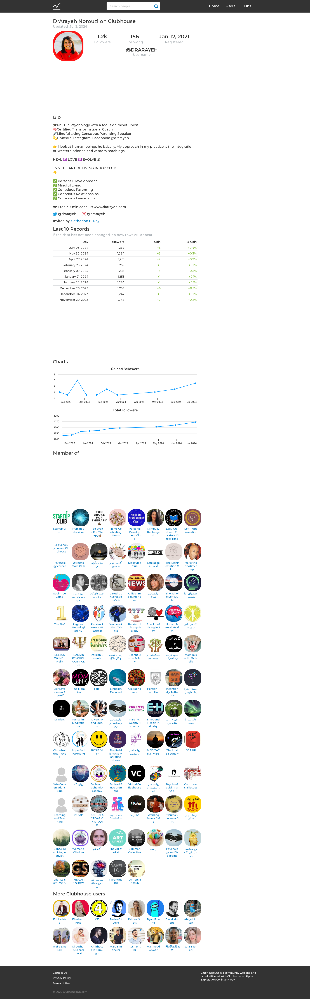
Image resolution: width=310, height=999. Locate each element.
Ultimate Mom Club (78, 564)
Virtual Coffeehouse (134, 786)
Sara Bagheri (190, 948)
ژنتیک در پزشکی (191, 816)
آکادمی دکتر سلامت (191, 626)
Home (214, 6)
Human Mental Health (172, 627)
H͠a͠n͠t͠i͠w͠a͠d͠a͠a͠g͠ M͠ (172, 948)
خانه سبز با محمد (191, 721)
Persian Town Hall (153, 690)
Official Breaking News (134, 597)
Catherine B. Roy (85, 221)
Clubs (246, 6)
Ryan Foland (153, 921)
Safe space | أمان (153, 564)
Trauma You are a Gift (172, 818)
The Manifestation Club (172, 566)
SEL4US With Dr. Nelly (59, 658)
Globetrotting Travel (59, 753)
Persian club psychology (134, 627)
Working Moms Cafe (153, 818)
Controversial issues (191, 786)
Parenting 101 (115, 881)
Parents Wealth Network (134, 723)
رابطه (153, 849)
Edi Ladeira (59, 921)
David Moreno (172, 921)
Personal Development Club (134, 533)
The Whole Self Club (172, 597)
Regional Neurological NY (78, 627)
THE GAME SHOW (78, 881)
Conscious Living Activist (59, 852)
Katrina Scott (134, 921)
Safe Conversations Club (59, 788)
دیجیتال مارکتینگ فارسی (190, 690)
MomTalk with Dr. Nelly (191, 658)
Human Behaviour (78, 530)
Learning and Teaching (59, 818)
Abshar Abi (134, 948)
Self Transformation (190, 530)
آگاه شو (97, 849)
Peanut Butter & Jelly (134, 658)
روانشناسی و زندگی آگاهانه (191, 852)
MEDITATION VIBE (153, 752)
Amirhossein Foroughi (97, 950)
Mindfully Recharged (153, 532)
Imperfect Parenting (78, 752)
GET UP (191, 750)
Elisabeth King (78, 921)
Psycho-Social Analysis (172, 788)
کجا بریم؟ (135, 815)
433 (97, 919)
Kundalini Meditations (78, 723)
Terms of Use (61, 983)
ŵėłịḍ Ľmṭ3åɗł (59, 948)
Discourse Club (134, 564)
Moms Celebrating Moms (115, 532)
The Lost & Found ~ (172, 752)
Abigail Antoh (190, 921)
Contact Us (60, 972)
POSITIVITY (97, 752)
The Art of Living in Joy (153, 627)
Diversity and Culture (97, 723)
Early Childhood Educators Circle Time (172, 533)
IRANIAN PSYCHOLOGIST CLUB (78, 660)
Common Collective (134, 850)
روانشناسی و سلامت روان (153, 788)
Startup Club (59, 530)
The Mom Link (78, 690)
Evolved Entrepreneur (115, 788)
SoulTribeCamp (59, 595)
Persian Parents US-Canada (97, 627)
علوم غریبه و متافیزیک (172, 656)
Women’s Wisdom (78, 850)
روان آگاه (78, 784)
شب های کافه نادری (97, 595)
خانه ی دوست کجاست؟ (115, 816)
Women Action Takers (115, 627)
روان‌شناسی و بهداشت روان (115, 723)
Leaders (59, 719)
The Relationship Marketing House (115, 755)
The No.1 (59, 624)
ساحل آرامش (97, 564)
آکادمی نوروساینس (116, 564)
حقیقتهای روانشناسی (191, 595)
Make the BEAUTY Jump (190, 566)
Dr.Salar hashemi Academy (97, 788)
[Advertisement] (125, 89)
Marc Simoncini (116, 948)
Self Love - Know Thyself (59, 692)
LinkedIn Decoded (116, 690)
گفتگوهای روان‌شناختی (153, 656)
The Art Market (115, 850)
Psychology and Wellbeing (172, 852)
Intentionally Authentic (172, 692)
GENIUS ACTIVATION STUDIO (97, 820)
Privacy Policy (62, 978)
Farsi (97, 688)
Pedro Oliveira (116, 921)
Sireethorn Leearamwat (78, 950)
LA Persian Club (134, 881)
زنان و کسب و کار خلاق (115, 656)
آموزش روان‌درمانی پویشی (78, 597)
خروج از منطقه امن (172, 721)
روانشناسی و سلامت (134, 752)
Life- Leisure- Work (59, 881)
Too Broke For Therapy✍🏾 (97, 532)
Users (230, 6)
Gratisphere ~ (134, 690)
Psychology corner (59, 564)
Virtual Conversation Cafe (116, 597)
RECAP (78, 815)
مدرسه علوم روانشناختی (97, 883)
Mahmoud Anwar (153, 948)
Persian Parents (97, 656)
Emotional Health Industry (153, 723)
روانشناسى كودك (153, 595)
